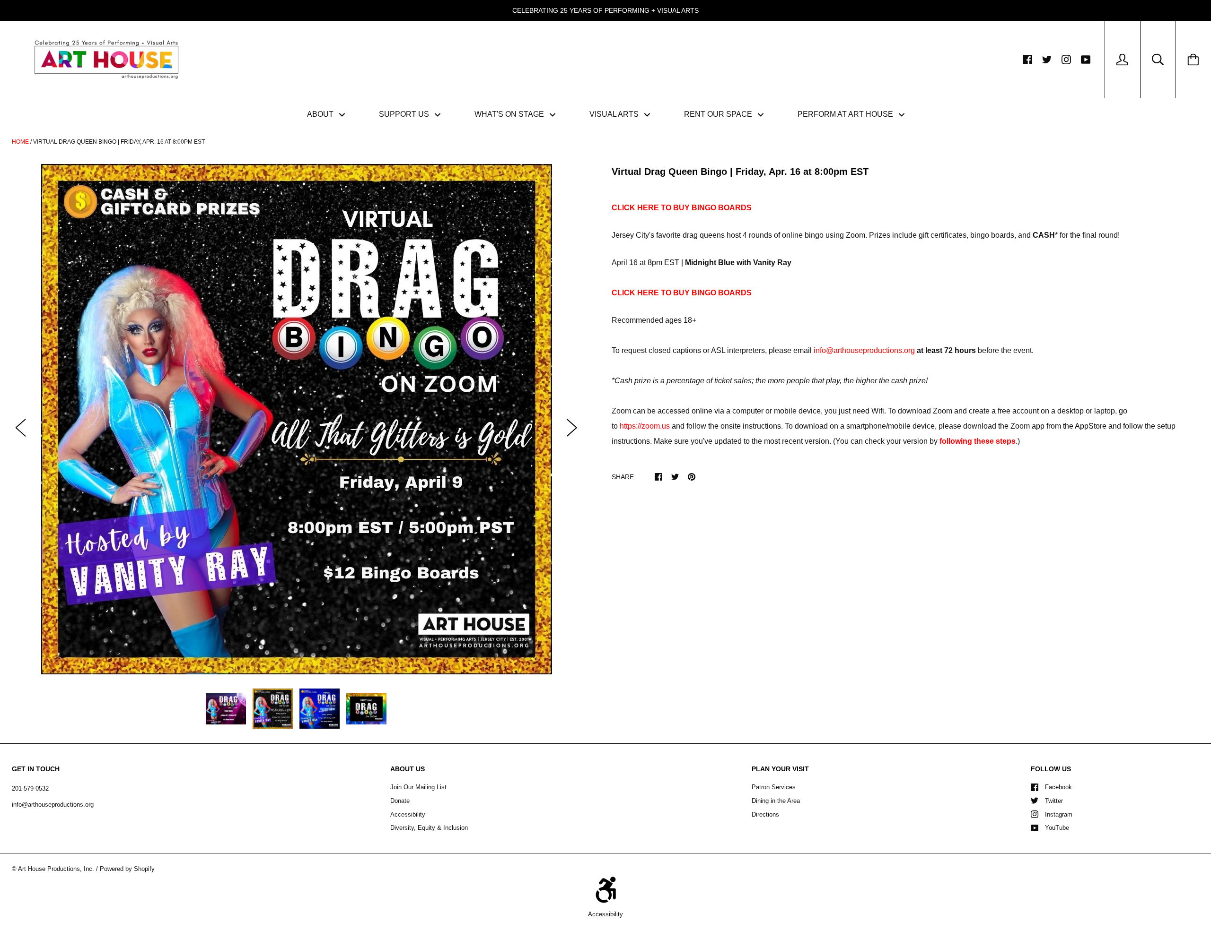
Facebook (1058, 787)
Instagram (1058, 814)
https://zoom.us (645, 426)
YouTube (1057, 827)
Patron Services (774, 787)
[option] (296, 419)
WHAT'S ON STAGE (510, 114)
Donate (400, 800)
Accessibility (407, 814)
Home (20, 141)
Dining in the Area (776, 800)
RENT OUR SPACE (719, 114)
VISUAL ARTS (615, 114)
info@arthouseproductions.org (864, 350)
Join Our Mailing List (418, 787)
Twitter (1054, 800)
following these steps (977, 441)
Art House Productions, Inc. (56, 868)
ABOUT (321, 114)
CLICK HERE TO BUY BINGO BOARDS (682, 208)
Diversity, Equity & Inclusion (429, 827)
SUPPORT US (405, 114)
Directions (765, 814)
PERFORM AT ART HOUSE (846, 114)
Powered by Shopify (127, 868)
